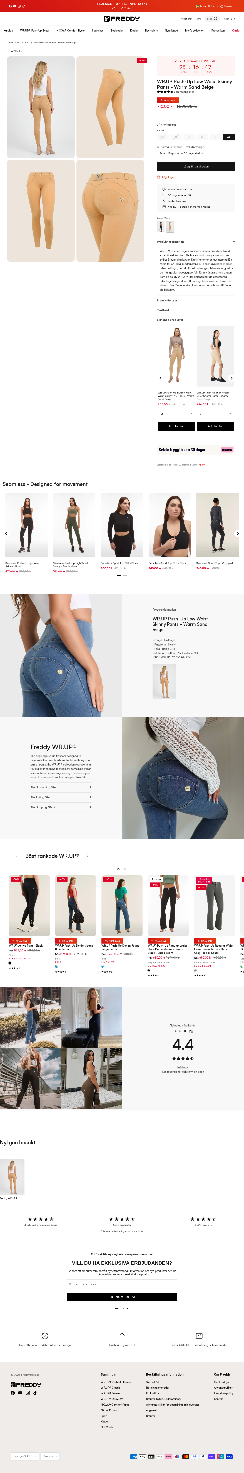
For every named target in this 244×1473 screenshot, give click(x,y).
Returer (150, 1416)
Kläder (134, 30)
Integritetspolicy (223, 1393)
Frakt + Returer (167, 300)
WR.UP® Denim (110, 1393)
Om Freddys (221, 1382)
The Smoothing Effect (44, 787)
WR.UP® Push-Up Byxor (34, 30)
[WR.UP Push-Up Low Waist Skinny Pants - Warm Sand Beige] (170, 226)
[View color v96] (241, 967)
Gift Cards (107, 1427)
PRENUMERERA (122, 1297)
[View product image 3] (41, 211)
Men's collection (194, 30)
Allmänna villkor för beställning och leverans (172, 1404)
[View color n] (10, 963)
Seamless (97, 30)
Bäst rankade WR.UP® (52, 855)
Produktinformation (170, 241)
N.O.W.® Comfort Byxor (70, 30)
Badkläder (117, 30)
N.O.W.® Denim (110, 1410)
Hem (11, 42)
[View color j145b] (56, 967)
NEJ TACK (122, 1308)
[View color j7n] (149, 970)
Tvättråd (163, 310)
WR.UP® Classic (110, 1387)
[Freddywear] (122, 19)
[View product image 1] (41, 107)
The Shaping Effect (43, 807)
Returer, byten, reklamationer (163, 1399)
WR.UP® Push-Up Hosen (116, 1382)
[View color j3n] (195, 970)
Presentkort (218, 30)
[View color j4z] (102, 967)
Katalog (8, 30)
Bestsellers (151, 30)
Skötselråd (152, 1382)
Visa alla (122, 869)
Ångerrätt (152, 1410)
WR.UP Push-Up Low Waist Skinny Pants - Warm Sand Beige (46, 42)
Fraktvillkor (152, 1393)
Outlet (236, 30)
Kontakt (218, 1399)
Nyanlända (171, 30)
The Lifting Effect (41, 797)
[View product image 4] (110, 211)
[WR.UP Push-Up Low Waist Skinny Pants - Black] (161, 226)
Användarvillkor (223, 1387)
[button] (165, 91)
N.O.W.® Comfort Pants (115, 1404)
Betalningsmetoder (157, 1387)
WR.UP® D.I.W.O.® (112, 1399)
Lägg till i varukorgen (196, 166)
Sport (104, 1416)
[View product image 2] (110, 107)
